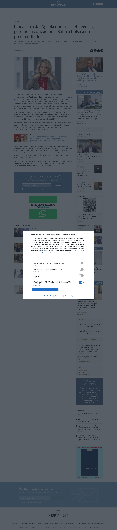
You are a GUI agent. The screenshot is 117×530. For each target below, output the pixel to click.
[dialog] (58, 265)
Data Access (58, 296)
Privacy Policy (69, 296)
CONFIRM (45, 289)
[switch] (81, 263)
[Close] (90, 234)
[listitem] (58, 259)
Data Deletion (48, 296)
